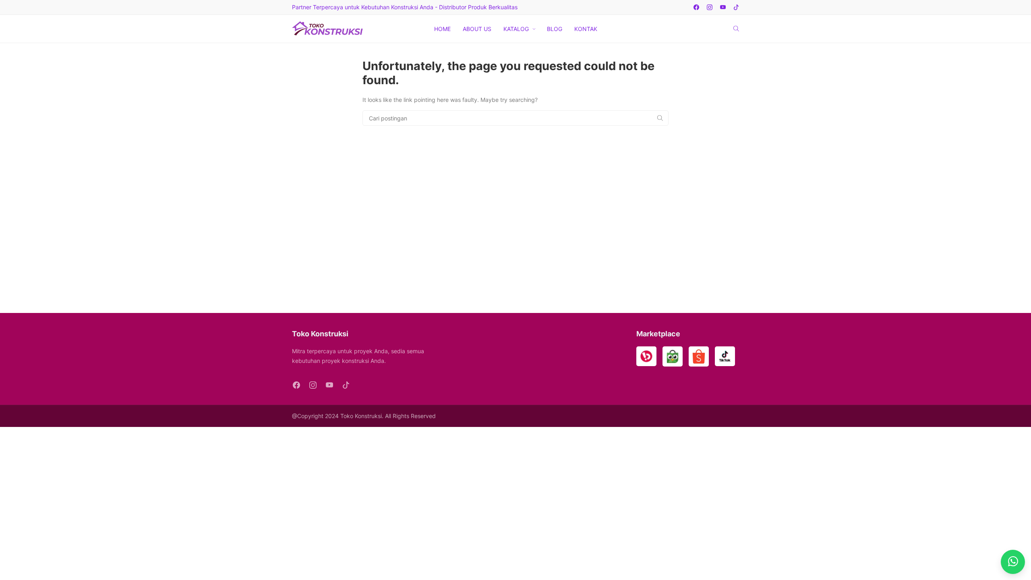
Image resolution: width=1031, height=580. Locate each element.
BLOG (554, 28)
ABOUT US (477, 28)
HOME (442, 28)
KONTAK (585, 28)
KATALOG (516, 28)
